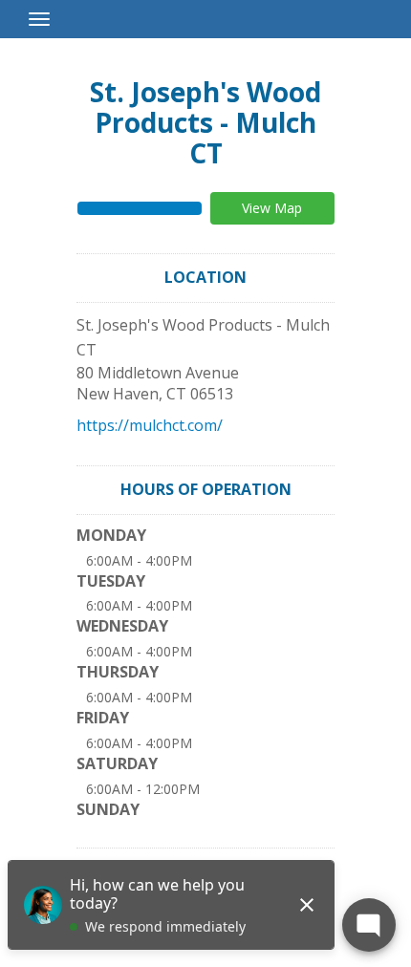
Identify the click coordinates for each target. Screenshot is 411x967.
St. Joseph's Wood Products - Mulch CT (205, 122)
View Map (272, 208)
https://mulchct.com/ (149, 425)
